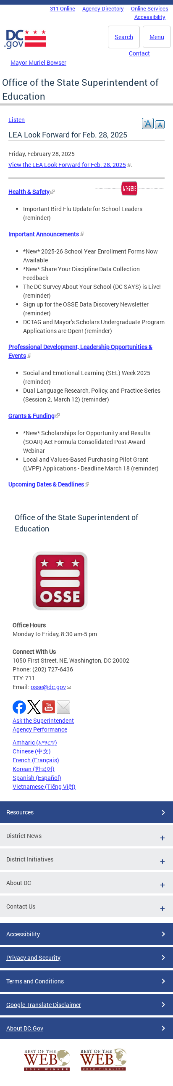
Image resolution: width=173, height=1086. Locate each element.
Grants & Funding (31, 416)
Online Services (149, 8)
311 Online (62, 8)
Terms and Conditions (35, 981)
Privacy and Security (33, 958)
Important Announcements (43, 234)
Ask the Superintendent (43, 720)
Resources (20, 812)
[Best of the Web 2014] (47, 1071)
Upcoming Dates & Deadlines (46, 484)
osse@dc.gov (48, 687)
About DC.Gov (24, 1028)
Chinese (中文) (32, 751)
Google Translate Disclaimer (43, 1005)
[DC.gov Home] (25, 47)
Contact (139, 53)
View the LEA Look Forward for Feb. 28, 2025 (67, 165)
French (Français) (36, 760)
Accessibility (149, 17)
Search (124, 37)
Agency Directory (103, 8)
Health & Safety (29, 192)
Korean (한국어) (34, 769)
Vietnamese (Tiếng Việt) (44, 786)
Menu (156, 37)
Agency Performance (40, 729)
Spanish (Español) (37, 778)
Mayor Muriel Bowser (38, 62)
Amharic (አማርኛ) (35, 742)
